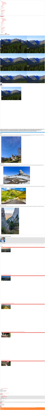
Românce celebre (4, 3)
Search (5, 33)
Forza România (2, 18)
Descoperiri (3, 5)
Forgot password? (2, 403)
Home (2, 1)
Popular (2, 25)
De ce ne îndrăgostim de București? (6, 274)
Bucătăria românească (4, 20)
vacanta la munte (2, 235)
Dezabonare (2, 397)
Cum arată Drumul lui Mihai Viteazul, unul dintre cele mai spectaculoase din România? (13, 331)
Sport (1, 6)
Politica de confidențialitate (4, 396)
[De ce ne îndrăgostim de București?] (23, 261)
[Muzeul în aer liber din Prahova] (23, 346)
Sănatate (2, 11)
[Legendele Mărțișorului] (23, 374)
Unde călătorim (2, 12)
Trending (2, 24)
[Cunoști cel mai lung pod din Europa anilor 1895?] (23, 289)
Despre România (4, 2)
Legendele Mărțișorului (4, 388)
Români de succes (3, 10)
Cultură (3, 4)
